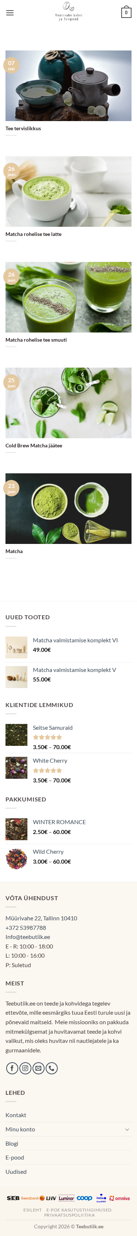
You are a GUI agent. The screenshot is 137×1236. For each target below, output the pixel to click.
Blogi (11, 1143)
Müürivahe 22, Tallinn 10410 (41, 917)
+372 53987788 (25, 927)
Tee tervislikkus (23, 128)
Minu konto (20, 1129)
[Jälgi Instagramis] (25, 1068)
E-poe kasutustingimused (79, 1210)
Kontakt (15, 1114)
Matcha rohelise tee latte (33, 234)
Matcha (14, 551)
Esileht (32, 1210)
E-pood (14, 1157)
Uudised (16, 1171)
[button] (9, 13)
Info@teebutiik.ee (27, 936)
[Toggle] (127, 1129)
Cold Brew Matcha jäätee (33, 445)
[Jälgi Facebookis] (12, 1068)
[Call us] (52, 1068)
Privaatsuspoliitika (69, 1215)
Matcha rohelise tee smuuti (36, 340)
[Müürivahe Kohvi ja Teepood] (68, 13)
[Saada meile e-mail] (39, 1068)
